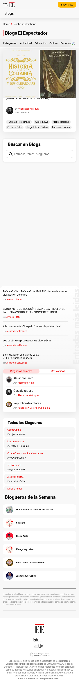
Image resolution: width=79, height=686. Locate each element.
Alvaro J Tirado (13, 316)
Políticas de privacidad (31, 663)
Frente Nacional (61, 121)
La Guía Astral (14, 488)
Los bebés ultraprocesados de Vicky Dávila (27, 340)
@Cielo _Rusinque (20, 446)
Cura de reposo (23, 391)
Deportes (65, 43)
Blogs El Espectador (26, 33)
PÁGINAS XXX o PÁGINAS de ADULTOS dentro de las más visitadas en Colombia (35, 293)
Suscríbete (67, 4)
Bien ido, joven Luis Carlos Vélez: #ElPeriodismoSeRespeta (21, 356)
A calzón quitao (15, 476)
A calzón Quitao (18, 481)
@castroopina (18, 434)
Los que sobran (15, 441)
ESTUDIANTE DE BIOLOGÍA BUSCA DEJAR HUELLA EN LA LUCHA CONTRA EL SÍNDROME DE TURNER (34, 310)
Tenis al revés (14, 465)
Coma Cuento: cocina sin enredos (25, 453)
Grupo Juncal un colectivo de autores (34, 509)
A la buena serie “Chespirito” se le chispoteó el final (31, 326)
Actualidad (26, 43)
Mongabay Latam (25, 549)
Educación (40, 43)
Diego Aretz (22, 536)
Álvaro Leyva (41, 121)
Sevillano (20, 522)
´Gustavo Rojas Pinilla (18, 121)
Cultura (53, 43)
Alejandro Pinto (13, 299)
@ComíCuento (18, 457)
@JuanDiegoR (18, 469)
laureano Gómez (61, 127)
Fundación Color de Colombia (34, 407)
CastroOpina (14, 429)
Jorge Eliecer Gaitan (37, 127)
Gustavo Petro (14, 127)
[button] (74, 43)
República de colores (27, 403)
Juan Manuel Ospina (26, 575)
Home (6, 24)
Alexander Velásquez (29, 108)
